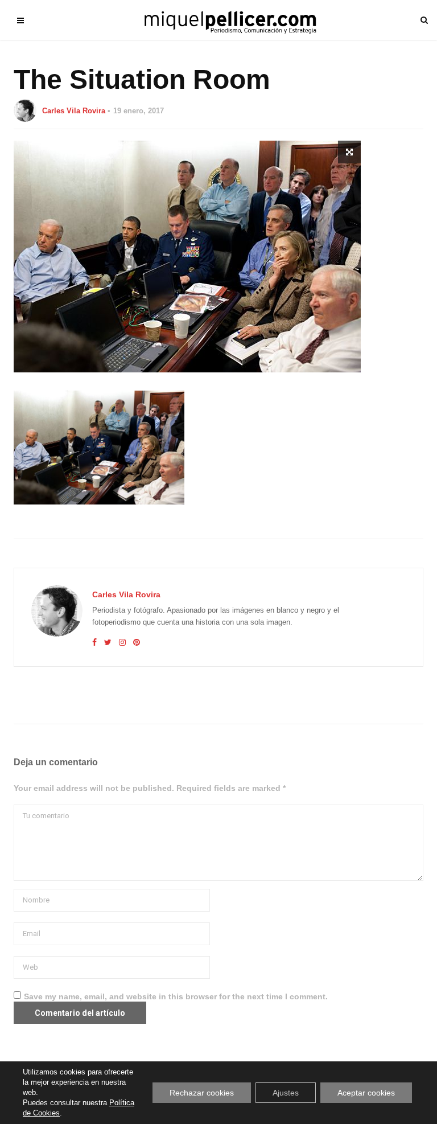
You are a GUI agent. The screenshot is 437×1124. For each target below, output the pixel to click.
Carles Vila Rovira (73, 110)
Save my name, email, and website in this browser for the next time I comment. (176, 996)
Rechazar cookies (202, 1092)
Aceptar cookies (366, 1092)
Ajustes (286, 1092)
